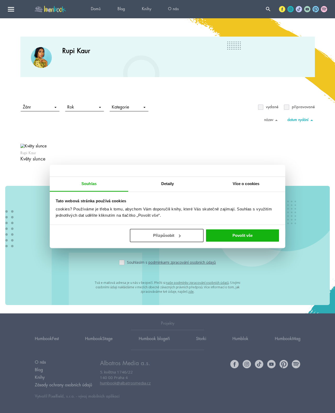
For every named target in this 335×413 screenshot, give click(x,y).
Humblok (240, 339)
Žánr (27, 107)
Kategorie (120, 107)
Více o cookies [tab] (246, 183)
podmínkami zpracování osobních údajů (182, 262)
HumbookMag (287, 339)
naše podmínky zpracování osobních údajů (197, 282)
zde (191, 291)
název (268, 120)
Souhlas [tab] (89, 183)
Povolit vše (242, 235)
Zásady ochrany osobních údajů (63, 385)
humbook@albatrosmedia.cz (125, 383)
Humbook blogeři (154, 339)
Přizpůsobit (163, 235)
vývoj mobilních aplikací (99, 396)
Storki (201, 339)
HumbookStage (99, 339)
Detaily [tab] (167, 183)
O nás (173, 9)
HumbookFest (47, 339)
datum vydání (298, 120)
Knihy (146, 9)
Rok (70, 107)
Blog (121, 9)
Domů (96, 9)
